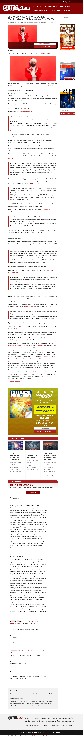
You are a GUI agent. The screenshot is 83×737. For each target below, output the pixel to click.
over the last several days (49, 96)
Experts (35, 22)
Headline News (45, 22)
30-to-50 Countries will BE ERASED (32, 455)
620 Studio (31, 735)
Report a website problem (40, 735)
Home (23, 732)
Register (78, 1)
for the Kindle (27, 340)
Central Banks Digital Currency (44, 10)
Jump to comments (15, 381)
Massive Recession (63, 10)
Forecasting (39, 22)
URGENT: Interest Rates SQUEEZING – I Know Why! (15, 456)
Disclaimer (48, 735)
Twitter (40, 372)
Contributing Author (13, 22)
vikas (11, 663)
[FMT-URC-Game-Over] (67, 80)
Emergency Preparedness (29, 22)
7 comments (51, 22)
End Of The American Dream (19, 358)
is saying (10, 158)
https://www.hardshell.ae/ (27, 666)
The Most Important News (36, 358)
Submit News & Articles (35, 732)
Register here (33, 493)
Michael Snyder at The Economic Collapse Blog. (41, 53)
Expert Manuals (66, 6)
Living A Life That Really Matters (42, 350)
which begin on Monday (34, 183)
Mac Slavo (13, 462)
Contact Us (50, 732)
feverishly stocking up (29, 306)
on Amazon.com (41, 345)
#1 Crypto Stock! (40, 6)
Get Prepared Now (25, 350)
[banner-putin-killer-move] (67, 50)
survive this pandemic (21, 246)
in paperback (17, 340)
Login (71, 1)
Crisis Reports (53, 6)
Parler (46, 372)
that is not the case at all (27, 111)
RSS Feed (59, 732)
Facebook (35, 372)
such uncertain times (19, 326)
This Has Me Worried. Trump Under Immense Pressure (50, 456)
